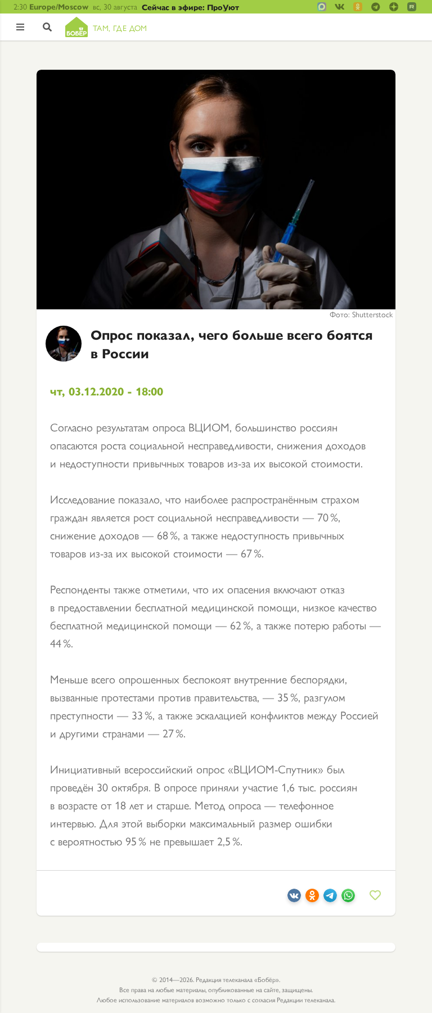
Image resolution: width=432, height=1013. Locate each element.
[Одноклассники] (312, 897)
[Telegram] (330, 897)
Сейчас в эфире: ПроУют (190, 6)
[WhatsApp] (348, 897)
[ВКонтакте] (294, 897)
